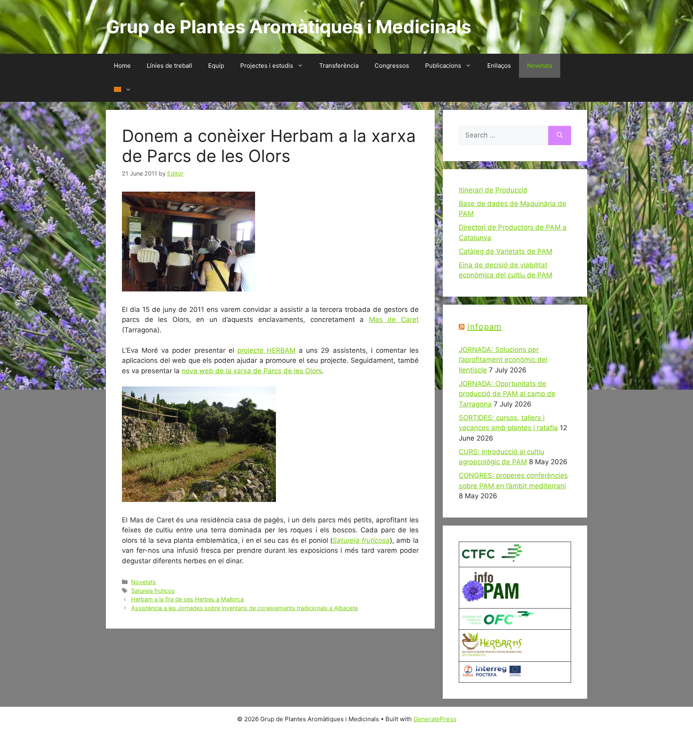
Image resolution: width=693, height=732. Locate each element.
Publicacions (443, 65)
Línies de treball (169, 65)
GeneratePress (434, 719)
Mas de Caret (394, 319)
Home (122, 65)
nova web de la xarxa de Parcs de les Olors (252, 371)
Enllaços (499, 65)
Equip (216, 65)
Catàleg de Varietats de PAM (505, 251)
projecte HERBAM (266, 350)
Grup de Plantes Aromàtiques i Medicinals (288, 27)
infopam (484, 327)
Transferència (339, 65)
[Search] (559, 135)
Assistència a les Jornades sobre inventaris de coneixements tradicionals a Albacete (244, 608)
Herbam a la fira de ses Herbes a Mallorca (187, 599)
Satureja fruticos (153, 590)
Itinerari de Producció (493, 190)
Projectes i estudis (266, 65)
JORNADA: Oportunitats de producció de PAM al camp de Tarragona (507, 394)
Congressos (392, 65)
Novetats (539, 65)
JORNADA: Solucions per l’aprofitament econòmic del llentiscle (503, 360)
